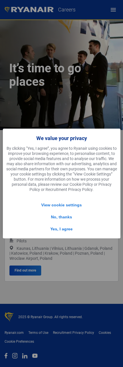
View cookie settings (61, 205)
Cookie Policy (81, 184)
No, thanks (61, 217)
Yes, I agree (61, 229)
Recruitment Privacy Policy (68, 189)
